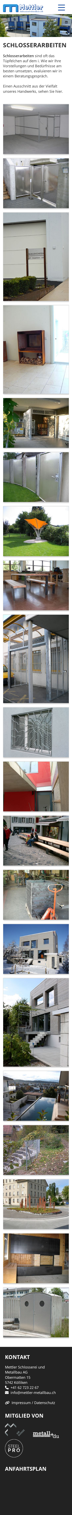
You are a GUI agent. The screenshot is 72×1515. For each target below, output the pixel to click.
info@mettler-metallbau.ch (33, 1392)
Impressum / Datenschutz (33, 1402)
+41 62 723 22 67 (25, 1387)
